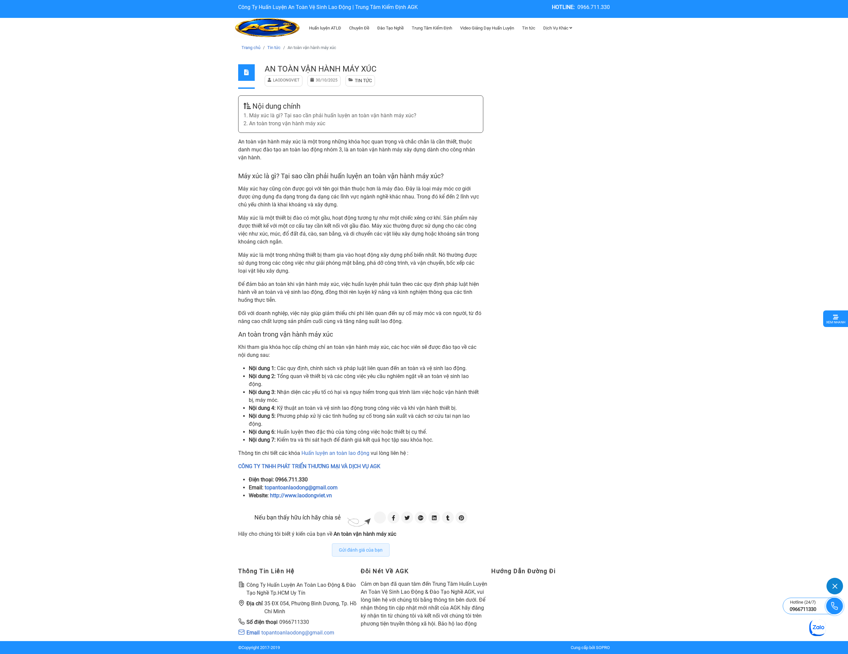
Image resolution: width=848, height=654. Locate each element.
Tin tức (528, 28)
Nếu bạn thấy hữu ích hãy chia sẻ (297, 517)
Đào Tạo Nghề (390, 28)
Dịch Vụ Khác (556, 28)
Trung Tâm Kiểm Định (432, 28)
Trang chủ (250, 47)
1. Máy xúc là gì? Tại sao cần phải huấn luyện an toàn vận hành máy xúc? (329, 115)
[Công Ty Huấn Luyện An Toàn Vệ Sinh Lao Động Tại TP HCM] (267, 28)
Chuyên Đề (359, 28)
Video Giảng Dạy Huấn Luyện (487, 28)
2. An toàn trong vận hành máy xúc (284, 123)
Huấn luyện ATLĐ (325, 28)
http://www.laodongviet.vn (301, 495)
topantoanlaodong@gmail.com (301, 487)
